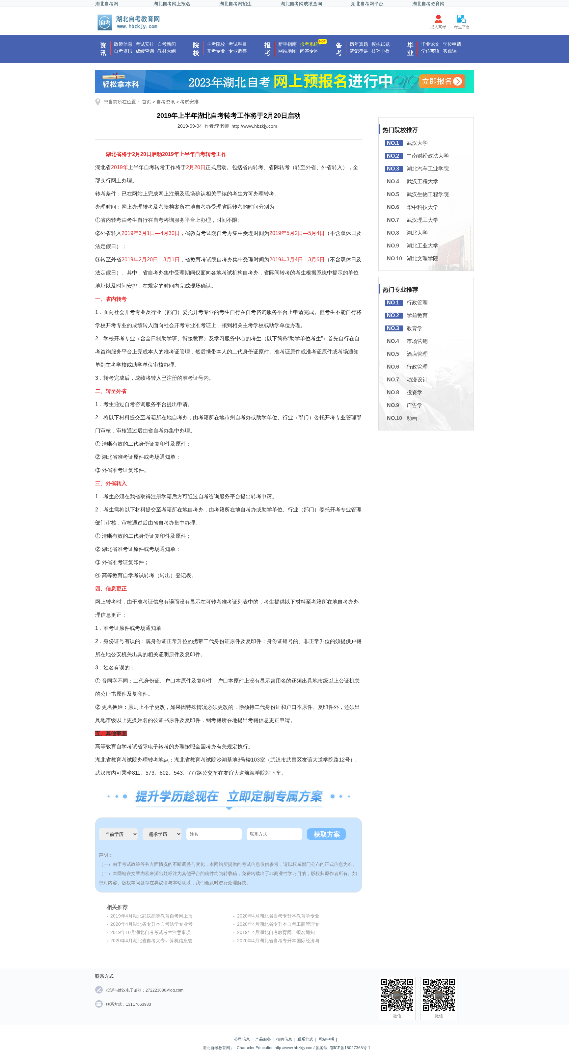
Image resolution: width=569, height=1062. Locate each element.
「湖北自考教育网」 (216, 1048)
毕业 (410, 49)
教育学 (414, 328)
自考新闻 (166, 44)
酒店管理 (417, 354)
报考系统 (309, 44)
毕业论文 (430, 44)
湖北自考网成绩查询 (301, 3)
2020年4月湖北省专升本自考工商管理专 (278, 924)
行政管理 (417, 302)
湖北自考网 (106, 3)
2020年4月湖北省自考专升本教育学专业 (278, 916)
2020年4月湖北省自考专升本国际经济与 (278, 940)
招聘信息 (284, 1039)
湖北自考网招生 (235, 3)
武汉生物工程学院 (428, 194)
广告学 (414, 405)
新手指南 (287, 44)
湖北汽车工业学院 (428, 168)
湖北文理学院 (422, 258)
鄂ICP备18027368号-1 (350, 1048)
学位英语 (430, 51)
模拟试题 (380, 44)
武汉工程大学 (422, 181)
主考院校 (216, 44)
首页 (146, 101)
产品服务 (263, 1039)
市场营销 (417, 341)
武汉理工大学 (422, 220)
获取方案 (327, 834)
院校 (196, 49)
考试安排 (145, 44)
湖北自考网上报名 (171, 3)
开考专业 (216, 51)
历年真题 (359, 44)
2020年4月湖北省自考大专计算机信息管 (151, 940)
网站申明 (326, 1039)
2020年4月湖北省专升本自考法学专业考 (151, 924)
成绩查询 (145, 51)
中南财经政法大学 (428, 156)
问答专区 (309, 51)
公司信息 (242, 1039)
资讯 (103, 49)
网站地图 (287, 51)
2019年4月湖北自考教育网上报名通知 (276, 932)
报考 (267, 49)
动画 (412, 418)
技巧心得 (380, 51)
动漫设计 (417, 379)
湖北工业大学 (422, 245)
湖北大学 (417, 233)
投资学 (414, 392)
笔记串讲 (359, 51)
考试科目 (238, 44)
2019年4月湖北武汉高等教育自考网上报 (151, 916)
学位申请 (452, 44)
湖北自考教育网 (428, 3)
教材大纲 (166, 51)
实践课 (450, 51)
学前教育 (417, 315)
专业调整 (238, 51)
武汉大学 (417, 143)
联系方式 (305, 1039)
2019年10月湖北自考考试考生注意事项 (150, 932)
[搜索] (129, 22)
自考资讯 (123, 51)
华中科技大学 (422, 207)
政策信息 (123, 44)
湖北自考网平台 (367, 3)
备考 (339, 49)
